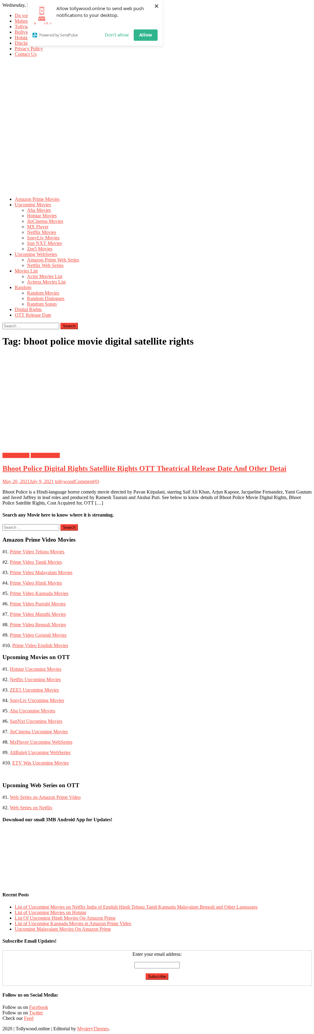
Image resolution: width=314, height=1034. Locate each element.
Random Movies (43, 293)
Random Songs (42, 304)
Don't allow (117, 35)
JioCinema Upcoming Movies (39, 731)
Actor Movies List (44, 276)
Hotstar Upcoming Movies (35, 669)
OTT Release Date (33, 315)
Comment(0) (87, 481)
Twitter (36, 1012)
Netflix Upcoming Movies (35, 679)
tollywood (65, 481)
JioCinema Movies (45, 221)
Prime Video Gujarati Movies (38, 635)
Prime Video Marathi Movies (38, 614)
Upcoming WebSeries (36, 254)
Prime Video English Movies (40, 645)
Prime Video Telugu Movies (37, 551)
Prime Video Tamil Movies (36, 562)
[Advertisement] (157, 149)
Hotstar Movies (42, 215)
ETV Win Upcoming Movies (40, 762)
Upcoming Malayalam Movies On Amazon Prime (63, 929)
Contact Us (25, 54)
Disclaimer (25, 43)
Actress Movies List (46, 281)
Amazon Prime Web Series (53, 259)
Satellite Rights (45, 455)
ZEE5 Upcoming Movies (34, 690)
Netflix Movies (41, 232)
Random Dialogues (45, 298)
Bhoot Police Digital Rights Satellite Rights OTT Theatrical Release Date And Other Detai (144, 468)
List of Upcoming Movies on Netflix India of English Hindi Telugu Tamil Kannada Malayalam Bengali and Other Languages (136, 907)
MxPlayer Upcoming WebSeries (41, 742)
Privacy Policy (29, 48)
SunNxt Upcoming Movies (36, 721)
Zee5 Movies (39, 248)
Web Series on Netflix (31, 807)
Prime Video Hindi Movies (36, 583)
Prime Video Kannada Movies (39, 593)
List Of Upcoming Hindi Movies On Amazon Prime (65, 918)
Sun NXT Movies (44, 243)
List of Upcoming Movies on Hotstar (50, 912)
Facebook (38, 1007)
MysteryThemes (93, 1028)
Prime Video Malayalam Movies (41, 572)
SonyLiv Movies (43, 237)
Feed (28, 1018)
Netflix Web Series (45, 265)
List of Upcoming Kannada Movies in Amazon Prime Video (73, 923)
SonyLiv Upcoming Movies (37, 700)
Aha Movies (39, 210)
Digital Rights (28, 309)
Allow (145, 35)
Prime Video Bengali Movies (38, 624)
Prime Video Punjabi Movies (38, 603)
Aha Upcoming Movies (32, 710)
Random (23, 287)
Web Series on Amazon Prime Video (45, 797)
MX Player (37, 226)
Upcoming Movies (33, 204)
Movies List (26, 270)
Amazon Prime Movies (37, 199)
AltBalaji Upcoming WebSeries (40, 752)
